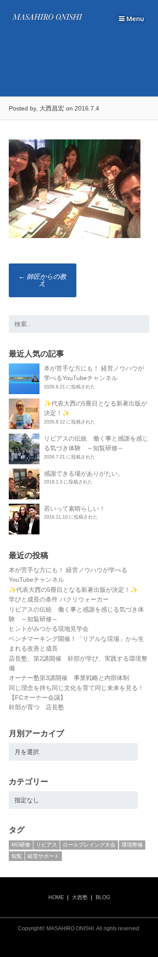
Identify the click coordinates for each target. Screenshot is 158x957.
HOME (56, 897)
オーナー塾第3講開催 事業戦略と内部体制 (69, 677)
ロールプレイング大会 (89, 845)
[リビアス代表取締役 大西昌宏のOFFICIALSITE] (47, 20)
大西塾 (80, 897)
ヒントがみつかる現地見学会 (49, 628)
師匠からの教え (42, 280)
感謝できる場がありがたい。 (84, 473)
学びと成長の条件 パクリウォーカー (59, 599)
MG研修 (20, 845)
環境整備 (132, 845)
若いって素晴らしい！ (74, 508)
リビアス (46, 845)
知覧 (16, 856)
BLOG (103, 897)
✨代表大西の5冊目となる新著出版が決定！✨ (73, 589)
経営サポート (43, 856)
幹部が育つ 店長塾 (36, 707)
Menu (134, 18)
